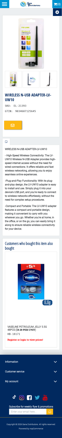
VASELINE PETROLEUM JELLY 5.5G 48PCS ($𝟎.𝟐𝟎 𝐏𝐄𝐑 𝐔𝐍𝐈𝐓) (27, 328)
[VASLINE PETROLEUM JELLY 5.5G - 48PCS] (31, 287)
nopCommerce (36, 428)
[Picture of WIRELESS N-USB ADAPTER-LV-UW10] (31, 43)
